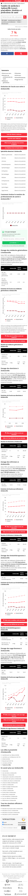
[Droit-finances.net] (20, 888)
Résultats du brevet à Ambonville (11, 812)
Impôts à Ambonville (7, 788)
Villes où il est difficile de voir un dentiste (14, 438)
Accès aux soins (7, 73)
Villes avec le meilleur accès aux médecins (14, 336)
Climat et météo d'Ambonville (10, 782)
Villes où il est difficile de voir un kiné (14, 624)
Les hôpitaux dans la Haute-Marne (14, 148)
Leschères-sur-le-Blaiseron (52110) (11, 757)
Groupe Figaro (21, 876)
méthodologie (4, 45)
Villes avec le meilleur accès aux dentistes (14, 433)
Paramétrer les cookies (19, 875)
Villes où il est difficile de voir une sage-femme (14, 720)
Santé (4, 822)
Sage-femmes (19, 79)
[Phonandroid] (20, 894)
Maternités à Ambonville (8, 794)
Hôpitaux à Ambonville (8, 775)
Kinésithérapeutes (20, 77)
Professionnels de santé (10, 3)
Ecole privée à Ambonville (9, 792)
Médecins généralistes (6, 81)
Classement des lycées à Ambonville (11, 779)
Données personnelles (8, 875)
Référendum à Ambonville (9, 800)
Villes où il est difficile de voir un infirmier (14, 531)
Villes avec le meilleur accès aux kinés (15, 620)
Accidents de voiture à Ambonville (11, 781)
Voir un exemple (22, 822)
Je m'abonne (13, 242)
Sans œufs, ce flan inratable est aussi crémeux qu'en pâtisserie (12, 852)
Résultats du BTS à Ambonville (10, 814)
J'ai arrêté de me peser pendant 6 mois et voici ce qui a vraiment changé (13, 847)
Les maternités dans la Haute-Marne (14, 725)
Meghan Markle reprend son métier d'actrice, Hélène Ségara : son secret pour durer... (13, 858)
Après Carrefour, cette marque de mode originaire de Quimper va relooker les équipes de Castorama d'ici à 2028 (13, 841)
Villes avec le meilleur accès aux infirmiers (14, 527)
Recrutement (23, 874)
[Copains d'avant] (7, 891)
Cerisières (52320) (7, 763)
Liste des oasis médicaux (14, 138)
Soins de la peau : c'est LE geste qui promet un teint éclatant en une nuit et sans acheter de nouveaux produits (13, 865)
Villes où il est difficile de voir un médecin (14, 341)
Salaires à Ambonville (8, 784)
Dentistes (18, 73)
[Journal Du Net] (20, 885)
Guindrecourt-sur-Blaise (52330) (10, 755)
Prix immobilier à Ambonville (9, 796)
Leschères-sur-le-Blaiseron (8, 22)
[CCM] (7, 885)
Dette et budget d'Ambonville (10, 786)
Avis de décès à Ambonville (9, 773)
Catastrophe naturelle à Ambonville (11, 777)
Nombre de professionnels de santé (7, 77)
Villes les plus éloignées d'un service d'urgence (14, 143)
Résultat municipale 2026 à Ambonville (12, 808)
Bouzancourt (5, 23)
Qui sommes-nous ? (6, 874)
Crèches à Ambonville (8, 790)
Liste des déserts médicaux (14, 134)
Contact (13, 874)
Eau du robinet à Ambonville (9, 798)
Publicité (17, 874)
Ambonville (5, 771)
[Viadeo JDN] (20, 891)
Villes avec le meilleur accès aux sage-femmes (15, 715)
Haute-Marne (21, 3)
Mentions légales (13, 876)
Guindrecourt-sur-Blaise (14, 20)
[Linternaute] (7, 888)
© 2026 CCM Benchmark (14, 878)
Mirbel (19, 22)
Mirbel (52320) (6, 759)
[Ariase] (7, 894)
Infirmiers (18, 75)
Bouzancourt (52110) (7, 761)
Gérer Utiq (6, 876)
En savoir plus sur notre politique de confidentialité (13, 245)
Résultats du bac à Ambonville (10, 810)
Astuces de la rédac (8, 824)
